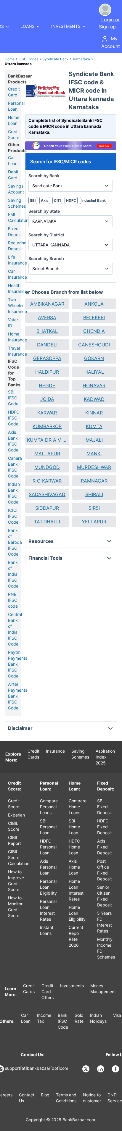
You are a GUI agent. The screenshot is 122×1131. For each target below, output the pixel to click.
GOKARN (94, 358)
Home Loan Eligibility (77, 913)
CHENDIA (94, 331)
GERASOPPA (47, 358)
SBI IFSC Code (13, 397)
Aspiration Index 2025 (105, 756)
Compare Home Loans (77, 806)
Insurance (55, 751)
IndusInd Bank (93, 200)
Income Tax (44, 1018)
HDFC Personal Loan (48, 846)
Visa (117, 1015)
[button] (47, 304)
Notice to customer (92, 1097)
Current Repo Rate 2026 (76, 936)
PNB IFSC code (13, 600)
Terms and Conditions (66, 1097)
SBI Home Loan (74, 826)
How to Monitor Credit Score (15, 906)
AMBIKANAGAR (47, 304)
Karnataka (81, 59)
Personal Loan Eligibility (48, 887)
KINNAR (94, 413)
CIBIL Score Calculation (18, 857)
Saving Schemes (17, 203)
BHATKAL (47, 331)
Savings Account (16, 188)
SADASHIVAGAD (47, 494)
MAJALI (94, 440)
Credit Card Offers (47, 991)
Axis (45, 200)
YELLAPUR (94, 522)
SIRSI (94, 508)
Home (10, 59)
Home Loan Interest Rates (76, 890)
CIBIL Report (14, 840)
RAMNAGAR (94, 481)
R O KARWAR (47, 481)
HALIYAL (94, 372)
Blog (45, 1094)
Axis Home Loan (74, 867)
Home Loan (13, 120)
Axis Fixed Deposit (104, 846)
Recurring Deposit (17, 245)
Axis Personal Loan (48, 867)
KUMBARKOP (47, 426)
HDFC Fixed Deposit (104, 826)
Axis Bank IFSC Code (13, 441)
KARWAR (47, 413)
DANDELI (47, 345)
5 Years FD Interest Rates (104, 922)
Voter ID (13, 322)
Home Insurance (17, 336)
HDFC (71, 200)
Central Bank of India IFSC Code (15, 629)
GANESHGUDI (94, 345)
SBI (33, 200)
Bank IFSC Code (63, 1021)
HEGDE (47, 385)
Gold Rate (79, 1018)
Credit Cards (33, 753)
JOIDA (47, 399)
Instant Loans (46, 930)
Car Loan (12, 160)
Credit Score (14, 134)
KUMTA (94, 426)
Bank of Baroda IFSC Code (15, 542)
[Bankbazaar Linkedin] (101, 1068)
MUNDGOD (47, 467)
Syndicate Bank (55, 59)
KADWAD (94, 399)
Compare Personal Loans (49, 806)
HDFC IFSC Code (13, 417)
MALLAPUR (47, 453)
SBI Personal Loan (48, 826)
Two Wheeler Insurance (17, 305)
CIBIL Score (13, 826)
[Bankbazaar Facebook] (116, 1068)
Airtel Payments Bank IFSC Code (17, 696)
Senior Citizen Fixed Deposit (104, 896)
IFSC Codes (28, 59)
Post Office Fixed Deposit (104, 870)
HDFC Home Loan (74, 846)
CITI (57, 200)
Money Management (103, 988)
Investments (72, 985)
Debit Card (13, 174)
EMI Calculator (18, 217)
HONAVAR (94, 385)
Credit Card (14, 91)
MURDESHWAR (94, 467)
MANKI (94, 453)
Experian (16, 814)
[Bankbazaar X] (86, 1068)
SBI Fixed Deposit (104, 806)
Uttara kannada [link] (18, 64)
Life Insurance (17, 259)
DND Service (114, 1097)
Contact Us (26, 1097)
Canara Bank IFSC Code (15, 467)
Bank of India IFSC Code (13, 574)
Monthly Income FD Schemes (106, 948)
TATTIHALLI (47, 522)
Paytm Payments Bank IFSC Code (17, 664)
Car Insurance (17, 274)
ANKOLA (94, 304)
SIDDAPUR (47, 508)
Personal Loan (16, 106)
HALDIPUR (47, 372)
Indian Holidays (98, 1018)
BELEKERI (94, 317)
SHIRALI (94, 494)
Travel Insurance (17, 351)
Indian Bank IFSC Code (14, 493)
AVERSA (47, 317)
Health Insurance (17, 288)
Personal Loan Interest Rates (48, 910)
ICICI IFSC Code (13, 516)
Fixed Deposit (15, 231)
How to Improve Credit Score (16, 880)
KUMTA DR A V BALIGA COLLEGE (47, 440)
